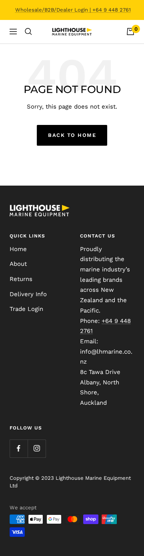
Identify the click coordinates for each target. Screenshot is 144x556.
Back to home (72, 135)
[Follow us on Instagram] (37, 448)
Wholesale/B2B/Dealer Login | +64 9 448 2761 (73, 10)
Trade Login (26, 309)
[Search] (28, 31)
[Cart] (130, 31)
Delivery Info (28, 294)
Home (18, 249)
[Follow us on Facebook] (19, 448)
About (18, 263)
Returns (21, 279)
